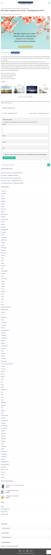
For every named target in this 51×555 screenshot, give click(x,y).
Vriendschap (4, 456)
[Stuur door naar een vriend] (27, 97)
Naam (4, 135)
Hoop (2, 276)
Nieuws (2, 327)
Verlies (2, 443)
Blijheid (2, 211)
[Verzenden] (48, 165)
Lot (2, 314)
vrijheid (2, 459)
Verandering (4, 428)
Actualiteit (3, 193)
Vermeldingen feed (5, 509)
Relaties (3, 371)
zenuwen (3, 472)
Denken (3, 224)
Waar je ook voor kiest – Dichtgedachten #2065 (12, 172)
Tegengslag (3, 402)
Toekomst (3, 410)
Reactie (4, 124)
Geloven (3, 255)
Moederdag (3, 322)
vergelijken (3, 433)
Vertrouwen (4, 446)
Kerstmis (3, 291)
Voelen (2, 448)
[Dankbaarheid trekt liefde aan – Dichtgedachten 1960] (44, 89)
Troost (2, 412)
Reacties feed (4, 511)
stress (2, 397)
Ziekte (2, 474)
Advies (2, 196)
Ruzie (2, 384)
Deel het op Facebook (15, 52)
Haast (2, 268)
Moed (2, 320)
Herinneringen (4, 271)
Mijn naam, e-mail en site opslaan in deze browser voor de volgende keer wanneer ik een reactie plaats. (26, 154)
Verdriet (3, 430)
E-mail (4, 142)
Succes (2, 399)
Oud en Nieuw (4, 345)
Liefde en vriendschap (6, 307)
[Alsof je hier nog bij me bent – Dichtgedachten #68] (6, 89)
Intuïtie (2, 283)
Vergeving (3, 436)
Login (2, 506)
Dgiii (49, 101)
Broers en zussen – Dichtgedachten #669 (38, 113)
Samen (2, 387)
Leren (2, 301)
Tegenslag (18, 8)
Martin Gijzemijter (17, 14)
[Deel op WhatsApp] (19, 97)
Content (3, 221)
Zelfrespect (3, 467)
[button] (2, 3)
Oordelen (3, 340)
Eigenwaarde (4, 240)
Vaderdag (3, 423)
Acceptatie (3, 191)
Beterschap (3, 209)
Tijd (2, 407)
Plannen (3, 356)
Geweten (3, 265)
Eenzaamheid (4, 237)
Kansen (2, 289)
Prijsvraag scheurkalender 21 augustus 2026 (11, 178)
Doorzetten (3, 232)
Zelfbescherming (5, 461)
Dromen (3, 234)
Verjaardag (3, 438)
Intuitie (2, 281)
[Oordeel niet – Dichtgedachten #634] (19, 89)
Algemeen (3, 201)
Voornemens (4, 451)
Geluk (2, 258)
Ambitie (3, 203)
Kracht (7, 8)
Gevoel (2, 263)
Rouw (2, 379)
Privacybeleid (15, 546)
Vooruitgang (4, 454)
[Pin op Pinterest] (29, 97)
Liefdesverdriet (4, 309)
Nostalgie (3, 332)
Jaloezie (3, 286)
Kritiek (2, 299)
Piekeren (3, 353)
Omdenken (3, 335)
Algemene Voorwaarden (6, 546)
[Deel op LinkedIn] (31, 97)
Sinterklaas (3, 389)
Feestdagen (3, 247)
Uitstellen (3, 418)
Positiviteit (3, 358)
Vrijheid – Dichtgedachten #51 (10, 113)
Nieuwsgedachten (5, 330)
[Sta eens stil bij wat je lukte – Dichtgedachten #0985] (31, 89)
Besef (40, 101)
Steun (2, 394)
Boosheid (3, 216)
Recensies (3, 369)
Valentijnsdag (4, 425)
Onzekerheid (4, 338)
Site (3, 148)
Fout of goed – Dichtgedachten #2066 (9, 175)
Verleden (3, 441)
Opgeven (3, 343)
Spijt (2, 392)
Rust (6, 102)
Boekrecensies (4, 214)
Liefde (2, 304)
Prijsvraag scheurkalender (7, 363)
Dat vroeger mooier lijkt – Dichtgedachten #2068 (12, 183)
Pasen (2, 350)
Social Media (9, 102)
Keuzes (2, 294)
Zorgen (2, 477)
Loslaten (3, 312)
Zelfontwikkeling (5, 464)
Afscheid (3, 198)
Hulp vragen (4, 278)
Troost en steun (4, 415)
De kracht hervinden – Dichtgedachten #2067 (11, 180)
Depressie (3, 227)
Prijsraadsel (3, 361)
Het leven (3, 273)
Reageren (3, 102)
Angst (2, 206)
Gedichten (3, 8)
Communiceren (45, 101)
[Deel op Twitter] (24, 97)
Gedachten (3, 250)
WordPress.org (4, 514)
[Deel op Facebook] (22, 97)
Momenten (3, 325)
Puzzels (2, 366)
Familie (2, 245)
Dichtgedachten (4, 229)
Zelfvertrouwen (25, 8)
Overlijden (3, 348)
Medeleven (3, 317)
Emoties (3, 242)
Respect (10, 8)
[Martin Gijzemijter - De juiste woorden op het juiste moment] (25, 3)
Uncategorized (4, 420)
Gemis (2, 260)
